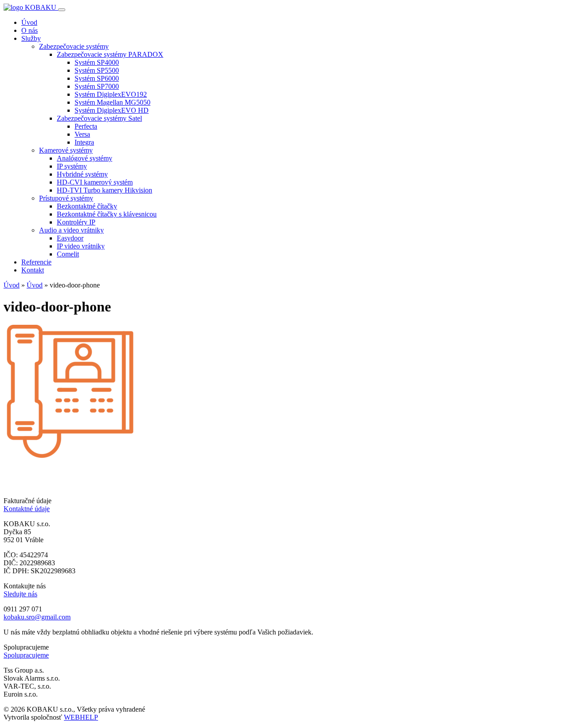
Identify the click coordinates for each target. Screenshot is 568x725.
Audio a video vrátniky (71, 230)
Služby (31, 38)
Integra (84, 142)
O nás (29, 30)
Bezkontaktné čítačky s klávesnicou (107, 214)
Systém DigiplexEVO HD (112, 110)
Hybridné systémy (82, 174)
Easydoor (70, 238)
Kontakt (32, 270)
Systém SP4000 (97, 62)
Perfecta (86, 126)
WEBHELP (81, 717)
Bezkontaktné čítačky (87, 206)
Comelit (68, 254)
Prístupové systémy (66, 198)
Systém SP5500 (97, 70)
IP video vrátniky (81, 246)
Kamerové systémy (66, 150)
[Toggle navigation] (61, 9)
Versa (82, 134)
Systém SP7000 (97, 86)
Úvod (29, 22)
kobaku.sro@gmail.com (37, 617)
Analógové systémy (84, 158)
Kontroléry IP (76, 222)
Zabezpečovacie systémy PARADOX (110, 54)
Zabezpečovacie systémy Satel (99, 118)
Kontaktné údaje (27, 508)
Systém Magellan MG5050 (112, 102)
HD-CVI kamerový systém (95, 182)
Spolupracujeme (26, 655)
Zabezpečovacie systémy (74, 46)
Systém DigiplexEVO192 (111, 94)
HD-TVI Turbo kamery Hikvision (104, 190)
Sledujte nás (20, 594)
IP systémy (72, 166)
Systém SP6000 (97, 78)
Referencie (36, 262)
